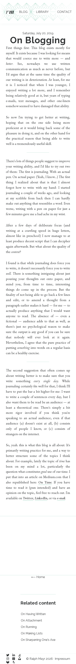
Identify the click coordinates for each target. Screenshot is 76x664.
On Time (44, 482)
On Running (29, 627)
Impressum (62, 659)
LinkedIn (41, 498)
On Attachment (31, 620)
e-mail (61, 498)
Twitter (28, 498)
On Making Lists (32, 633)
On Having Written (33, 614)
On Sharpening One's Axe (38, 640)
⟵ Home (38, 577)
